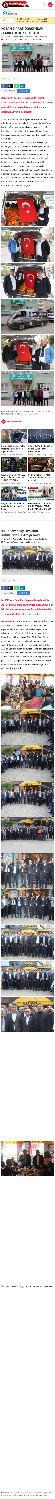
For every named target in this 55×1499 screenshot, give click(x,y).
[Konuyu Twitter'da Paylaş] (10, 86)
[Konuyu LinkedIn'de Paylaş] (22, 86)
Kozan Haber (28, 36)
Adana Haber (18, 36)
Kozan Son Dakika (40, 36)
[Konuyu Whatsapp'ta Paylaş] (16, 86)
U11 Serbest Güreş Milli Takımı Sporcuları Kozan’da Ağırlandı (40, 477)
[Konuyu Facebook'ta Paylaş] (4, 86)
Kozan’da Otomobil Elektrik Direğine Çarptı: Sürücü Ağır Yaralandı (33, 20)
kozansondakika (34, 413)
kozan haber (14, 411)
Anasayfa (7, 36)
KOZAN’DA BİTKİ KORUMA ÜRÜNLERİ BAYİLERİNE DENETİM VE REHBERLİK (40, 506)
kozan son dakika (24, 411)
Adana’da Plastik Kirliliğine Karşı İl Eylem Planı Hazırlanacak (40, 448)
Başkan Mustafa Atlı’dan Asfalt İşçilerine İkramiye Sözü (12, 506)
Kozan (9, 621)
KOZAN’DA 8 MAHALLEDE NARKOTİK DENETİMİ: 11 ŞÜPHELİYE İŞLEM (13, 477)
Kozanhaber (24, 413)
